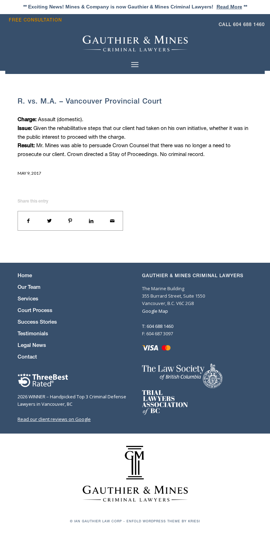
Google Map (155, 311)
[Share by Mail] (112, 220)
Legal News (32, 345)
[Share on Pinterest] (70, 220)
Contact (27, 357)
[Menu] (135, 64)
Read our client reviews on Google (54, 419)
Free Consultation (35, 20)
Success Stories (37, 322)
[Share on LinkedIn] (91, 220)
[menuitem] (37, 20)
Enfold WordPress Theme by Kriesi (163, 521)
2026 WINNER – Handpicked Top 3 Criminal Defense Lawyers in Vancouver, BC (72, 400)
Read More (229, 7)
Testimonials (33, 333)
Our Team (29, 287)
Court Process (35, 310)
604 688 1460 (249, 24)
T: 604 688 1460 (157, 326)
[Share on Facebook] (28, 220)
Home (25, 275)
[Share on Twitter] (49, 220)
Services (28, 298)
